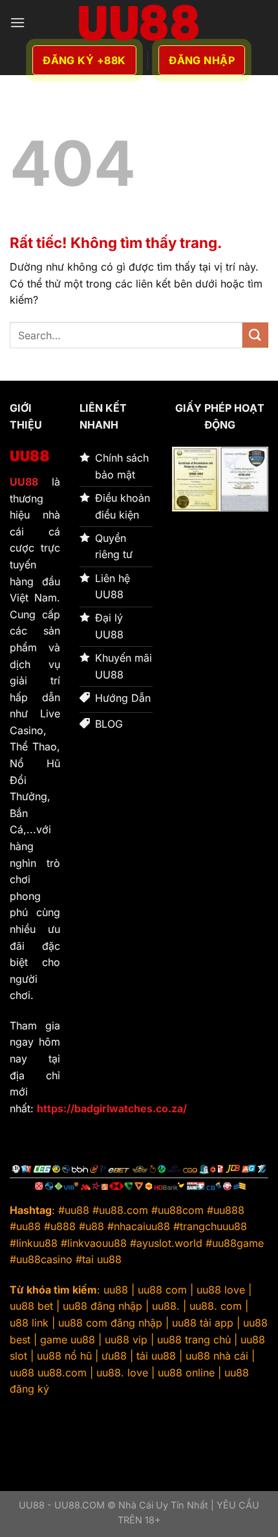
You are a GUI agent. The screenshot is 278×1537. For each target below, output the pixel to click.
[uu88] (139, 22)
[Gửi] (255, 335)
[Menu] (17, 22)
